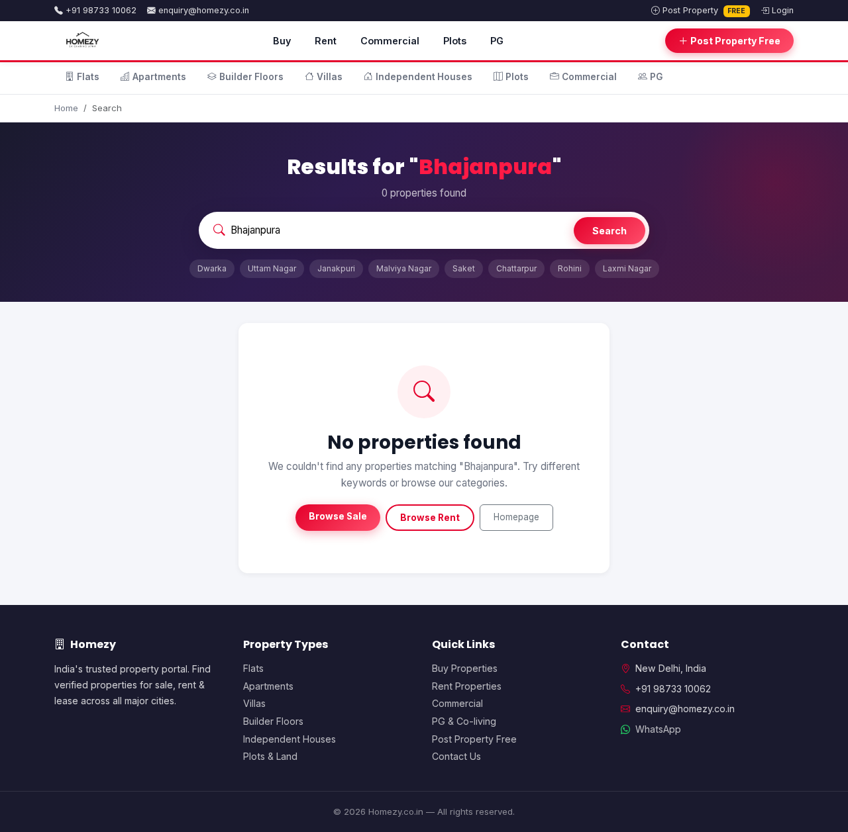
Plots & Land (270, 756)
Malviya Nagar (403, 268)
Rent (326, 40)
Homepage (516, 517)
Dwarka (212, 268)
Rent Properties (467, 686)
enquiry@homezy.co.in (203, 10)
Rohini (570, 268)
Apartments (159, 76)
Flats (88, 76)
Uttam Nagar (272, 268)
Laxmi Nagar (627, 268)
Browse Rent (430, 517)
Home (66, 108)
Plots (454, 40)
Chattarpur (516, 268)
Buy (282, 40)
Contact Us (456, 756)
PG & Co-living (464, 721)
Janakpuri (336, 268)
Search (609, 230)
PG (497, 40)
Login (783, 10)
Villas (330, 76)
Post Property (704, 10)
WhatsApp (658, 729)
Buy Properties (465, 668)
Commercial (389, 40)
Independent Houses (424, 76)
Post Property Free (735, 40)
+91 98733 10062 (101, 10)
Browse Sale (338, 516)
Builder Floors (251, 76)
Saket (463, 268)
